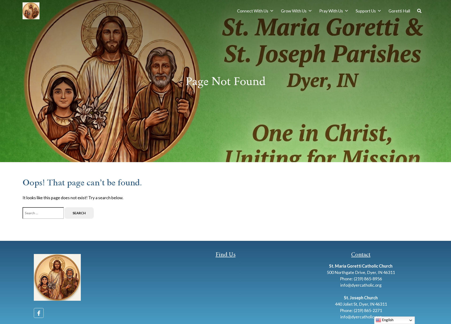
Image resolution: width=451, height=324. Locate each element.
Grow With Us (294, 10)
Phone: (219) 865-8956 (361, 278)
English (387, 319)
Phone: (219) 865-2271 (361, 310)
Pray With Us (331, 10)
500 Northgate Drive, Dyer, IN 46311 (361, 272)
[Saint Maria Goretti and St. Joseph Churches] (31, 10)
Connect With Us (252, 10)
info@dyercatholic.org (360, 285)
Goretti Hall (399, 10)
